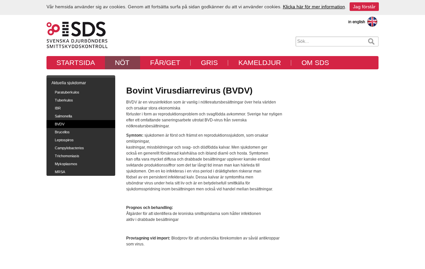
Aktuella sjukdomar (68, 83)
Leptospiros (64, 140)
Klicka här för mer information (314, 6)
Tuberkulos (64, 100)
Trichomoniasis (67, 156)
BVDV (59, 124)
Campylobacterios (69, 148)
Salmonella (63, 116)
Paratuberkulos (67, 92)
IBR (58, 108)
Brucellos (62, 132)
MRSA (60, 172)
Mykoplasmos (66, 164)
